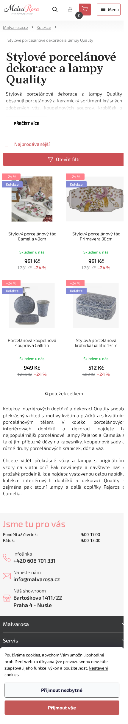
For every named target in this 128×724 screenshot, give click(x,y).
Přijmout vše (62, 707)
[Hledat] (55, 9)
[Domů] (17, 27)
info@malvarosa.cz (36, 579)
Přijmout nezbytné (61, 690)
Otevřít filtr (68, 159)
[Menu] (109, 9)
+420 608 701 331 (34, 560)
